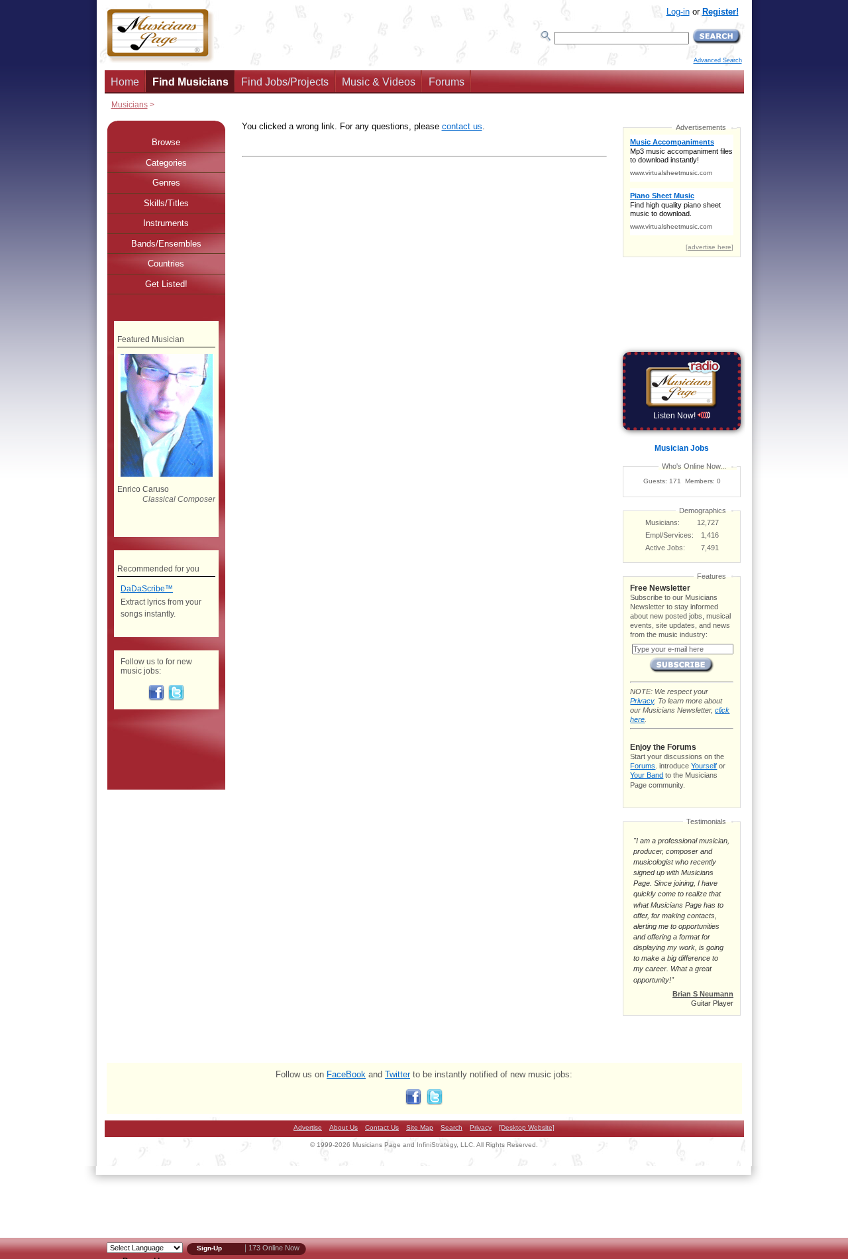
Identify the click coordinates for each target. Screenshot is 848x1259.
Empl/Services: (669, 535)
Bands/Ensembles (166, 244)
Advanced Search (718, 60)
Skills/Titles (166, 203)
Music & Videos (378, 82)
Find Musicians (190, 82)
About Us (343, 1127)
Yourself (704, 766)
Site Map (419, 1127)
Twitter (397, 1074)
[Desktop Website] (527, 1127)
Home (125, 82)
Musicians (129, 104)
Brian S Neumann (702, 994)
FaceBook (346, 1074)
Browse (166, 142)
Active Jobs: (665, 548)
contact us (462, 126)
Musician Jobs (682, 448)
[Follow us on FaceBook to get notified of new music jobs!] (156, 698)
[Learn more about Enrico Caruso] (166, 474)
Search (451, 1127)
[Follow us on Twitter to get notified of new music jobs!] (176, 698)
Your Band (646, 775)
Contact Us (382, 1127)
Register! (720, 12)
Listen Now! (675, 415)
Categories (166, 163)
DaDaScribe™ (147, 588)
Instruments (166, 223)
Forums (446, 82)
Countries (166, 264)
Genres (166, 183)
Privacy (642, 701)
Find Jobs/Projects (285, 82)
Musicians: (662, 522)
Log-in (678, 12)
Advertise (307, 1127)
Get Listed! (166, 284)
